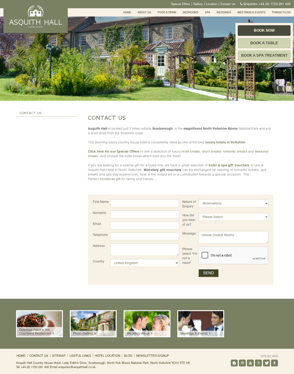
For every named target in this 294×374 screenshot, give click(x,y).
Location (211, 4)
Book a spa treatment (264, 55)
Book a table (264, 43)
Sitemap (59, 355)
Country (98, 261)
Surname (99, 213)
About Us (144, 12)
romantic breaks (235, 151)
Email (97, 224)
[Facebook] (274, 363)
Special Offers (180, 4)
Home (127, 12)
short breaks (211, 151)
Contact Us (227, 4)
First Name (101, 202)
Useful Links (80, 355)
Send (208, 273)
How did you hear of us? (188, 219)
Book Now (264, 30)
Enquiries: (267, 4)
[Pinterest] (242, 363)
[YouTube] (250, 363)
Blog (128, 355)
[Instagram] (234, 363)
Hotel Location (107, 355)
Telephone (100, 235)
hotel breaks (191, 151)
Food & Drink (167, 12)
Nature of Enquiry (189, 204)
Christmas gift (110, 179)
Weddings (224, 12)
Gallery (198, 4)
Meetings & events (251, 12)
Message (189, 233)
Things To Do (281, 12)
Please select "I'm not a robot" (189, 256)
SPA (207, 12)
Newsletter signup (152, 355)
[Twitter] (266, 363)
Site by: (269, 356)
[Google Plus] (258, 363)
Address (99, 246)
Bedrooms (190, 12)
